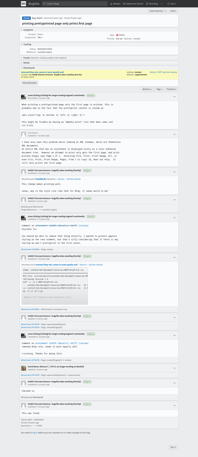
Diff (159, 72)
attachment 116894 (45, 225)
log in (35, 433)
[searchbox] (75, 3)
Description (33, 98)
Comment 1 (32, 136)
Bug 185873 (37, 18)
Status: (33, 49)
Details (153, 72)
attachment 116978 (45, 343)
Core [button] (40, 34)
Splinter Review (170, 72)
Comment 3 (32, 219)
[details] (63, 225)
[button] (171, 3)
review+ (138, 72)
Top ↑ (173, 447)
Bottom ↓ (147, 89)
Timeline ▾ (171, 89)
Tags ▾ (159, 89)
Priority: (110, 39)
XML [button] (40, 37)
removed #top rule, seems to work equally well (42, 72)
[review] (83, 225)
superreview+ (141, 74)
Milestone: (31, 52)
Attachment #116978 (30, 324)
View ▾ (173, 11)
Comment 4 (32, 259)
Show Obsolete (30, 83)
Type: (112, 35)
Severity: (128, 39)
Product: (32, 34)
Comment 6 (32, 385)
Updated (31, 201)
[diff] (73, 225)
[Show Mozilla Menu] (23, 3)
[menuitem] (115, 3)
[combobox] (75, 3)
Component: (30, 37)
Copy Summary (156, 11)
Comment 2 (32, 173)
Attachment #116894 (30, 249)
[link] (55, 286)
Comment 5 (32, 337)
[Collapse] (174, 96)
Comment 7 (32, 407)
